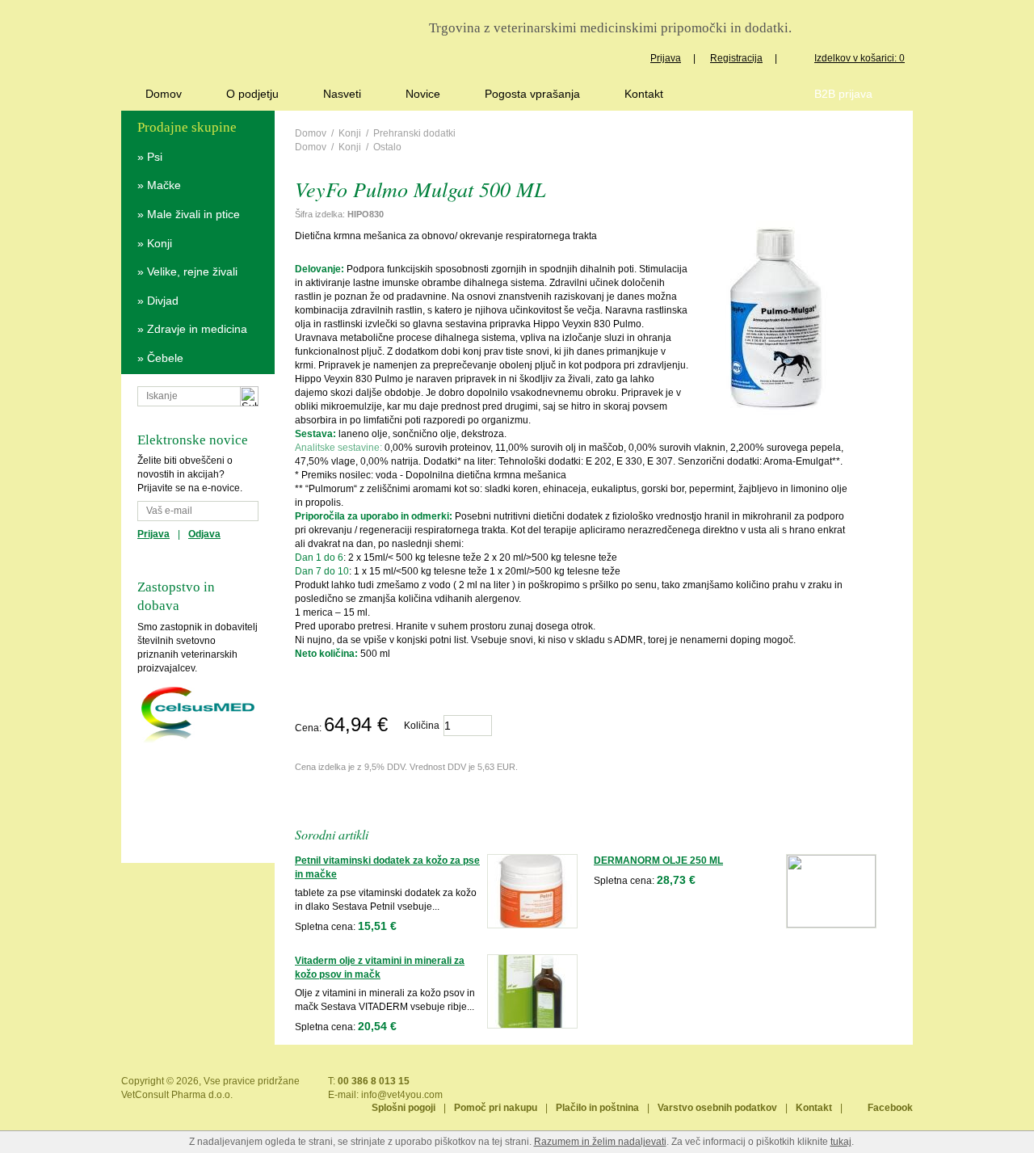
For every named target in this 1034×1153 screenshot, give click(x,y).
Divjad (163, 300)
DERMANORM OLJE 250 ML (658, 860)
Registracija (736, 58)
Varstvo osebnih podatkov (717, 1107)
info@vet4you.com (402, 1094)
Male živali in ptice (193, 214)
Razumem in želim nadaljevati (600, 1141)
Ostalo (387, 147)
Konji (159, 243)
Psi (154, 156)
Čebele (165, 357)
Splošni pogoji (403, 1107)
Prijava (665, 58)
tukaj (840, 1141)
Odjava (204, 534)
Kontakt (643, 93)
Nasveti (342, 93)
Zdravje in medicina (197, 328)
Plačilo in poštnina (597, 1107)
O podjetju (252, 93)
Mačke (164, 185)
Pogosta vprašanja (532, 93)
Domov (163, 93)
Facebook (890, 1107)
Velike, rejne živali (192, 271)
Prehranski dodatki (414, 133)
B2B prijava (843, 93)
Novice (423, 93)
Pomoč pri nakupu (495, 1107)
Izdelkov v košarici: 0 (859, 58)
